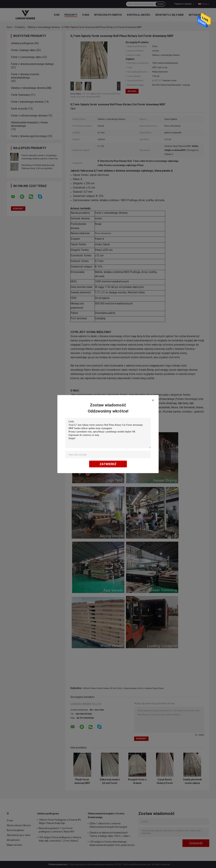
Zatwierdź (108, 464)
